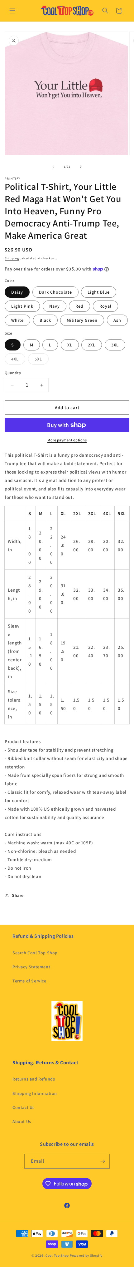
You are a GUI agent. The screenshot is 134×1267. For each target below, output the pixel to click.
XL (69, 345)
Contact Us (23, 1107)
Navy (54, 306)
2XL (91, 345)
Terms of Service (29, 981)
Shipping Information (34, 1093)
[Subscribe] (102, 1161)
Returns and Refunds (33, 1079)
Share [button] (18, 895)
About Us (21, 1121)
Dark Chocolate (55, 292)
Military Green (82, 320)
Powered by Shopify (86, 1255)
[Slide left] (53, 167)
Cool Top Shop (57, 1255)
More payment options (67, 440)
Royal (105, 306)
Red (79, 306)
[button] (12, 10)
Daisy (17, 292)
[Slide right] (81, 167)
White (17, 320)
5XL (42, 360)
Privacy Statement (31, 967)
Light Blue (99, 292)
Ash (117, 320)
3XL (115, 345)
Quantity (13, 372)
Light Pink (22, 306)
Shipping (12, 258)
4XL (18, 360)
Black (45, 320)
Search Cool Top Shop (35, 953)
